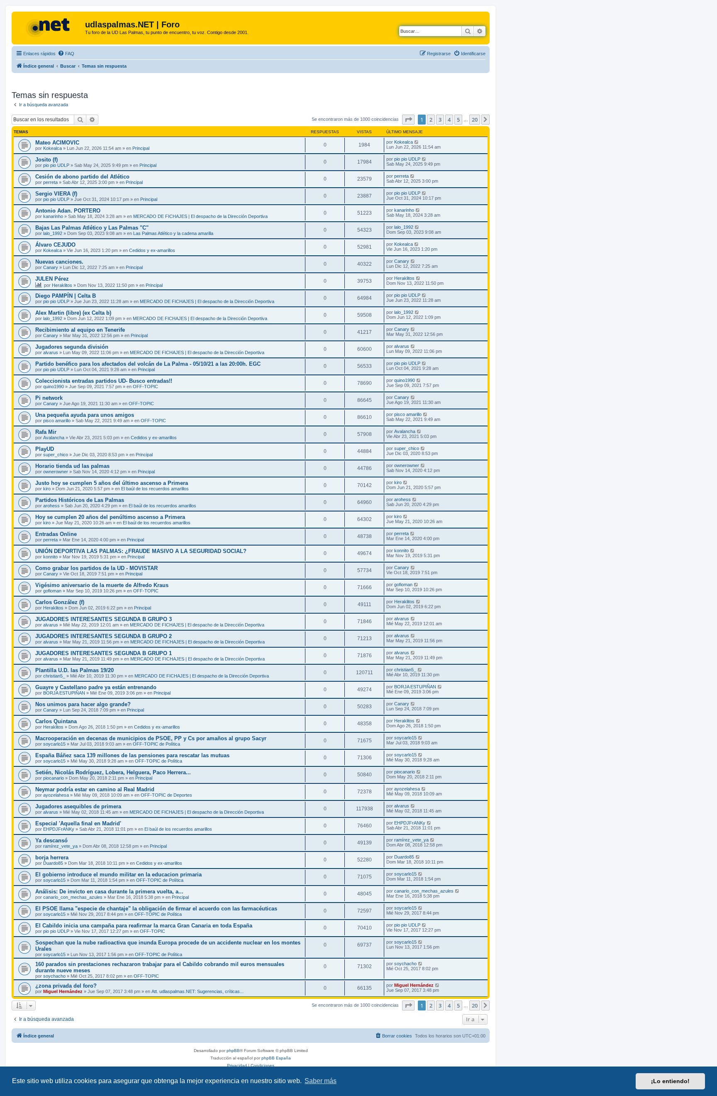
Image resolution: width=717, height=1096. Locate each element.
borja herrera (51, 857)
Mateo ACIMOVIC (57, 142)
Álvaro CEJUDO (55, 245)
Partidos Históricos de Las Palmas (79, 500)
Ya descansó (51, 840)
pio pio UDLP (56, 165)
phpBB (233, 1050)
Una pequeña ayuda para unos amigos (84, 415)
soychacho (54, 976)
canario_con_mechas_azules (72, 897)
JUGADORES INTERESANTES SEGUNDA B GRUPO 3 (103, 619)
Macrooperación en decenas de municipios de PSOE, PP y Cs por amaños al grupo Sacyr (150, 738)
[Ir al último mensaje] (416, 141)
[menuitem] (66, 54)
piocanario (53, 778)
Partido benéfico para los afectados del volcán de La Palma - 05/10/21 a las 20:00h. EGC (148, 364)
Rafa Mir (45, 432)
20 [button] (475, 119)
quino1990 (53, 386)
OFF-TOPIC (145, 386)
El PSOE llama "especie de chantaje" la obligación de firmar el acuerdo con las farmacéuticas (156, 908)
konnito (50, 556)
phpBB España (276, 1058)
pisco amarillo (57, 420)
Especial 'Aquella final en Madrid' (78, 823)
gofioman (52, 590)
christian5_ (54, 675)
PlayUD (44, 449)
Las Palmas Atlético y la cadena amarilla (173, 233)
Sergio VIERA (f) (56, 194)
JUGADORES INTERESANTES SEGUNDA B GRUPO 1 (103, 653)
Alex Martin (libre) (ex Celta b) (73, 313)
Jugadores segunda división (71, 347)
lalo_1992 (52, 233)
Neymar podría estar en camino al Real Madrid (94, 789)
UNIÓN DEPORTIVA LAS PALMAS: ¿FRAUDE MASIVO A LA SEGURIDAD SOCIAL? (140, 551)
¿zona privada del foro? (66, 986)
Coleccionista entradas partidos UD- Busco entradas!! (103, 381)
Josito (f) (46, 160)
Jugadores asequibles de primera (78, 806)
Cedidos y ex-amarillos (152, 250)
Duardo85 (53, 863)
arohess (51, 505)
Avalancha (53, 437)
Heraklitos (62, 285)
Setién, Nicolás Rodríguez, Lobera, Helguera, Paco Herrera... (113, 772)
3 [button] (440, 119)
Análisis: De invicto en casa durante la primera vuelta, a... (109, 891)
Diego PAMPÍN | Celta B (65, 296)
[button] (408, 120)
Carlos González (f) (59, 602)
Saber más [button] (321, 1080)
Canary (50, 267)
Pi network (49, 398)
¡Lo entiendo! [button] (670, 1081)
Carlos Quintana (56, 721)
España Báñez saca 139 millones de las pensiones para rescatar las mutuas (132, 755)
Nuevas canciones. (59, 262)
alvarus (50, 352)
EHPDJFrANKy (58, 829)
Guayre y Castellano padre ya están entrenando (95, 687)
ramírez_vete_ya (60, 846)
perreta (50, 182)
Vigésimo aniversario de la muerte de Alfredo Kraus (101, 585)
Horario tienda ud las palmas (72, 466)
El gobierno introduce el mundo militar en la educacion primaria (118, 874)
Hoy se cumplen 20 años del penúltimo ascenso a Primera (110, 517)
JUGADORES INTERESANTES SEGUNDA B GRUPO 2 (103, 636)
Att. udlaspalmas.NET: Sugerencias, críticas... (197, 991)
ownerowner (55, 471)
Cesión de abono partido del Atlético (82, 177)
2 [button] (430, 119)
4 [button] (449, 119)
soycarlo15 (54, 743)
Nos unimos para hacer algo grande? (83, 704)
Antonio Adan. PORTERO (67, 211)
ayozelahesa (56, 795)
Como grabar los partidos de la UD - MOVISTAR (96, 568)
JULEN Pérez (52, 279)
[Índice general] (49, 27)
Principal (140, 148)
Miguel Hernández (63, 991)
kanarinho (53, 216)
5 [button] (458, 119)
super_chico (55, 454)
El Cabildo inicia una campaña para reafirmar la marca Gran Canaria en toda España (143, 925)
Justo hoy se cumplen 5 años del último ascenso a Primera (111, 483)
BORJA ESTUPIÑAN (64, 692)
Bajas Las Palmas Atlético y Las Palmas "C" (92, 228)
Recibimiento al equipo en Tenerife (80, 330)
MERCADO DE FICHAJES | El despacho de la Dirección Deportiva (200, 216)
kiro (47, 488)
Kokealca (52, 148)
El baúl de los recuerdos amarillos (155, 488)
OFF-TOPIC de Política (156, 743)
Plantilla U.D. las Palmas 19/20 (74, 670)
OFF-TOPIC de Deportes (166, 795)
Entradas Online (56, 534)
